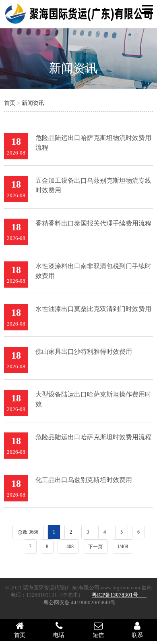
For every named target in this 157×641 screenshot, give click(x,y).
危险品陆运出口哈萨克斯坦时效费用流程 (93, 437)
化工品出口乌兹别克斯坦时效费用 (83, 479)
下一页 (95, 546)
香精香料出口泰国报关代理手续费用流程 (93, 223)
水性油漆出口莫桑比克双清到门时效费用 (93, 308)
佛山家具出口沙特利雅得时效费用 (83, 351)
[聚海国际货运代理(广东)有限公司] (78, 22)
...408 (68, 546)
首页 (9, 103)
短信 (98, 635)
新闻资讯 (73, 68)
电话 (58, 635)
